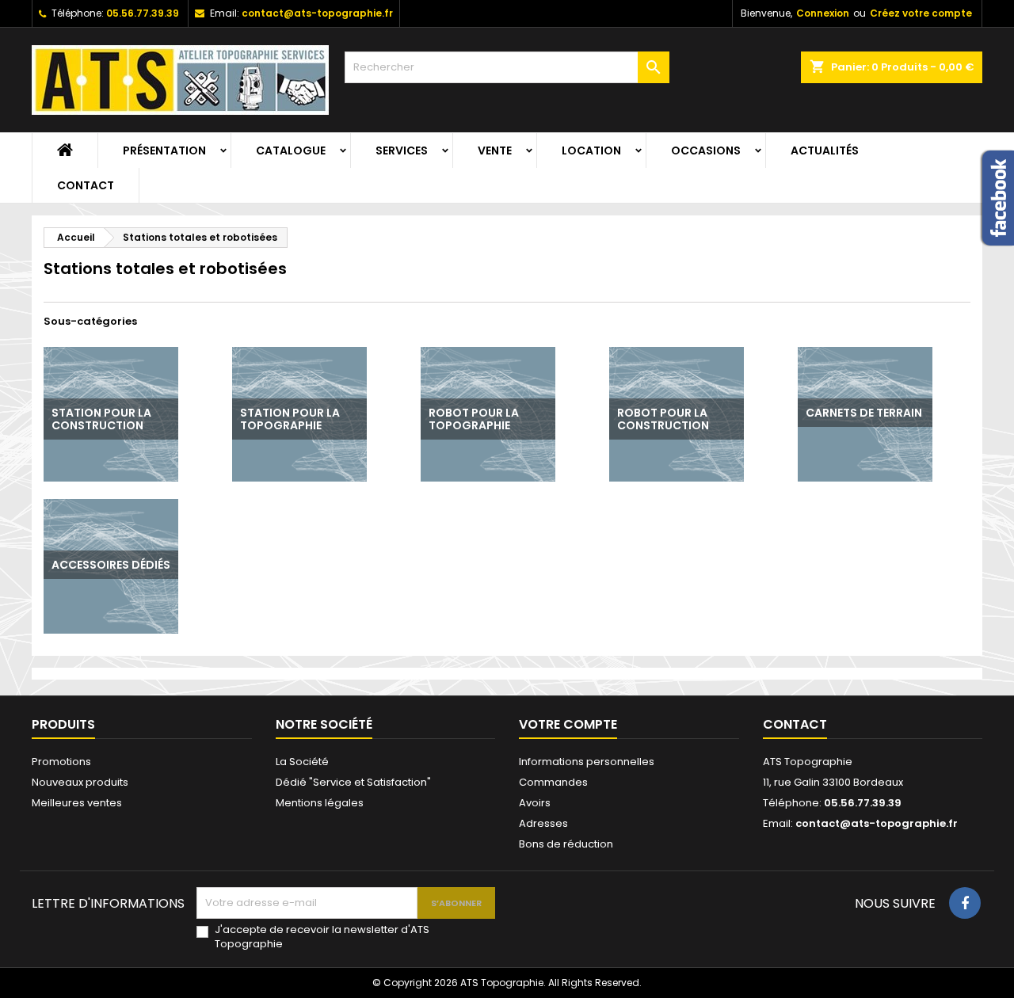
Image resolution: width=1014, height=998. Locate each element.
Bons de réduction (566, 843)
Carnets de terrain (864, 413)
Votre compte (568, 724)
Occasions (706, 150)
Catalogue (291, 150)
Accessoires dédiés (110, 565)
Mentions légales (320, 802)
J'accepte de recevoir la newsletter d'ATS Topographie (322, 937)
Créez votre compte (921, 13)
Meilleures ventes (77, 802)
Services (401, 150)
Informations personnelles (586, 761)
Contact (85, 185)
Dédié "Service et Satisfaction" (353, 782)
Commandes (553, 782)
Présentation (164, 150)
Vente (495, 150)
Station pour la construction (101, 419)
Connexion (822, 13)
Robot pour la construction (663, 419)
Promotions (61, 761)
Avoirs (535, 802)
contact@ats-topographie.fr (317, 13)
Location (591, 150)
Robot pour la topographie (474, 419)
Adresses (543, 823)
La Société (302, 761)
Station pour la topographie (290, 419)
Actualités (825, 150)
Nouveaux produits (80, 782)
